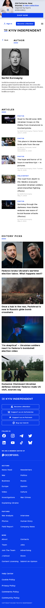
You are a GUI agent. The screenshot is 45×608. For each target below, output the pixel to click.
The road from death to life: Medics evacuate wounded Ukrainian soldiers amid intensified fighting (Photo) (30, 185)
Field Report (7, 527)
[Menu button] (42, 24)
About (4, 539)
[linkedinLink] (4, 443)
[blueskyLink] (30, 443)
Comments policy (10, 592)
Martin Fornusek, (26, 147)
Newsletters (26, 470)
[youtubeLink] (12, 443)
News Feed (7, 470)
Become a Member (25, 24)
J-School (6, 556)
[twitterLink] (30, 436)
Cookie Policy (8, 580)
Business (6, 481)
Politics (23, 475)
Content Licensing (10, 561)
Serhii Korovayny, (26, 131)
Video (4, 492)
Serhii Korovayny (26, 194)
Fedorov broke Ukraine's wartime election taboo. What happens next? (22, 272)
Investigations (8, 497)
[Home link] (22, 30)
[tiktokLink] (21, 443)
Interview (24, 516)
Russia (23, 481)
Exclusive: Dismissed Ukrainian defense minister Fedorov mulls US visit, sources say (21, 387)
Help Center (7, 573)
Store (23, 556)
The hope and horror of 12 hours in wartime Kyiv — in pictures (29, 162)
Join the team (8, 550)
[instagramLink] (12, 436)
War (3, 475)
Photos (20, 116)
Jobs (22, 545)
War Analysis (7, 516)
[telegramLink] (21, 436)
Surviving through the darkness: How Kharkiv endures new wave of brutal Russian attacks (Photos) (27, 210)
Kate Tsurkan (38, 168)
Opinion (23, 486)
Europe (5, 486)
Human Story (26, 521)
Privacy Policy (8, 586)
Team (4, 545)
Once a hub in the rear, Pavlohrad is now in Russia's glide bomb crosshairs (21, 309)
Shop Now (22, 15)
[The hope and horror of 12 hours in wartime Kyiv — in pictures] (8, 163)
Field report (23, 176)
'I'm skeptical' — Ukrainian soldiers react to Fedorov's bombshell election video (21, 348)
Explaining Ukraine (10, 503)
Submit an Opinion (28, 561)
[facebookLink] (4, 436)
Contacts (24, 539)
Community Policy (10, 598)
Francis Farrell (38, 131)
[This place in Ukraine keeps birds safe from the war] (8, 144)
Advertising (25, 550)
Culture (23, 492)
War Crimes (25, 497)
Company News (27, 527)
